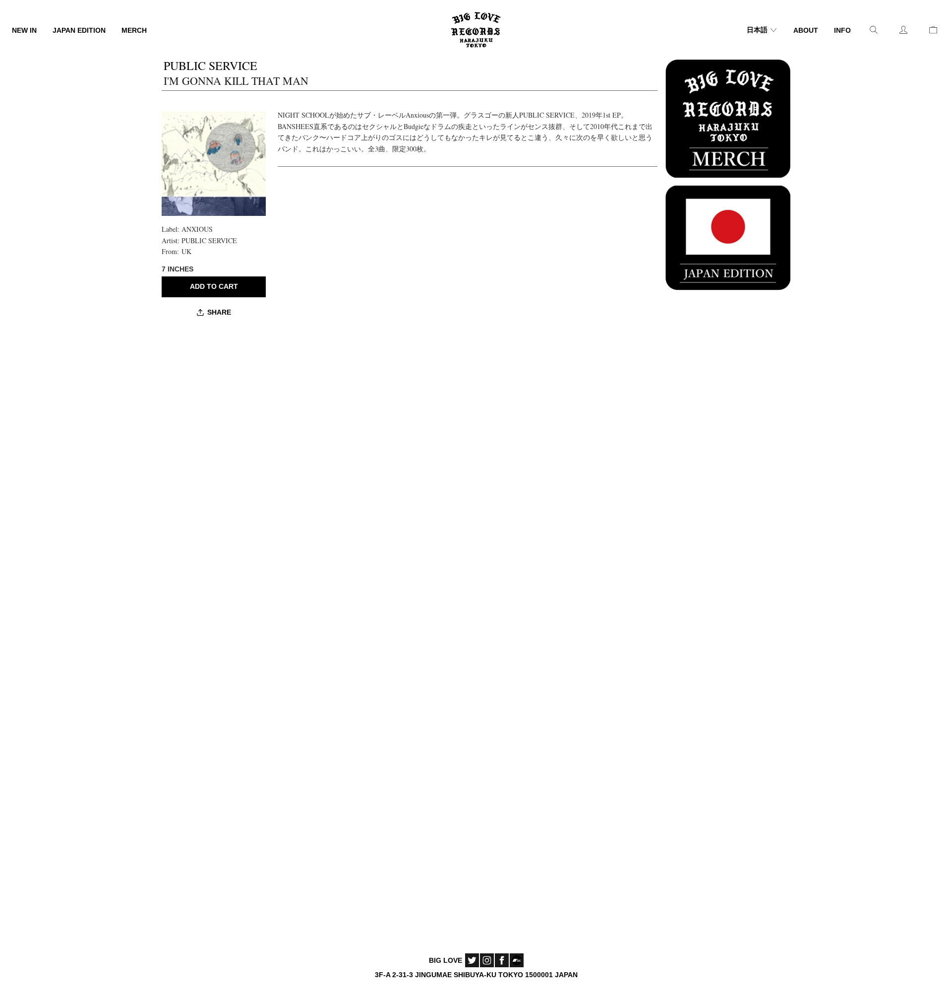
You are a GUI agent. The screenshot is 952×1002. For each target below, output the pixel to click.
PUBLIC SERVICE (209, 240)
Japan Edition (79, 30)
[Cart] (933, 30)
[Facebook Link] (502, 960)
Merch (134, 30)
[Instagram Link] (487, 960)
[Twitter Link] (472, 960)
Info (842, 30)
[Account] (903, 30)
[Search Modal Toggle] (874, 30)
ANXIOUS (197, 229)
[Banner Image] (727, 117)
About (805, 30)
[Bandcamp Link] (517, 960)
